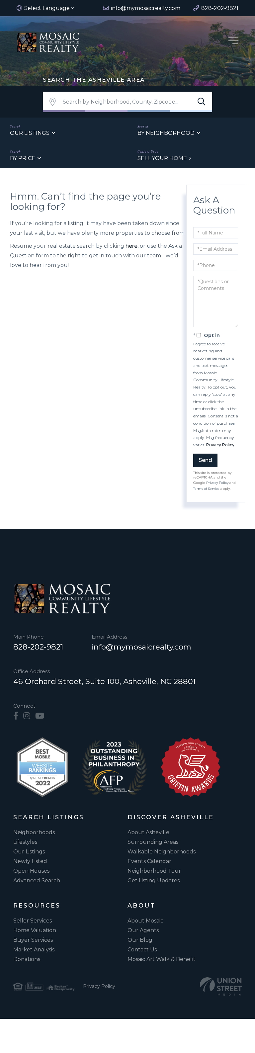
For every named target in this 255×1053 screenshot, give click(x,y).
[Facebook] (15, 716)
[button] (201, 102)
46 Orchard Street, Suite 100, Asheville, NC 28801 (104, 681)
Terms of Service (206, 488)
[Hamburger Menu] (233, 42)
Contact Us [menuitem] (142, 949)
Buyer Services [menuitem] (33, 940)
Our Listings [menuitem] (29, 851)
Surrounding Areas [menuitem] (153, 842)
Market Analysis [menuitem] (33, 949)
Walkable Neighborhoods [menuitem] (162, 851)
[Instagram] (26, 716)
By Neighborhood (166, 133)
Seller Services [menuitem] (32, 921)
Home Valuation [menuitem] (34, 930)
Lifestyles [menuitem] (25, 842)
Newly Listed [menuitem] (30, 861)
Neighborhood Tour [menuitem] (154, 871)
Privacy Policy (220, 444)
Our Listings (29, 133)
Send (205, 460)
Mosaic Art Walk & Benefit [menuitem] (162, 959)
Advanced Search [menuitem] (36, 880)
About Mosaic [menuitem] (145, 921)
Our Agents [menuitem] (143, 930)
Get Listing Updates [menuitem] (154, 880)
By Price (22, 158)
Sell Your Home (162, 158)
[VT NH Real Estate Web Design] (221, 986)
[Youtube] (39, 716)
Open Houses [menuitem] (31, 871)
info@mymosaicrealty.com (141, 647)
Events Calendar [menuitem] (149, 861)
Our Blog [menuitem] (140, 940)
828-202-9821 (38, 647)
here (131, 246)
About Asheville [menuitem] (148, 832)
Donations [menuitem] (26, 959)
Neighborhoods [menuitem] (34, 832)
